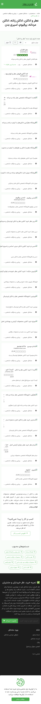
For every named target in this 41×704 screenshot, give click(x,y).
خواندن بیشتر (33, 507)
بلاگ (38, 642)
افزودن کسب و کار (19, 533)
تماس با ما (36, 654)
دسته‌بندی (32, 13)
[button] (33, 52)
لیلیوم (28, 469)
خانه (38, 13)
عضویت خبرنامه (11, 621)
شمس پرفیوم (20, 197)
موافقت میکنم (20, 699)
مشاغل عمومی (23, 13)
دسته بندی (36, 635)
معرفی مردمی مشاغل (11, 635)
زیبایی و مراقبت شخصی (9, 13)
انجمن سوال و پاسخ (33, 646)
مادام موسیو (21, 346)
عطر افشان (24, 49)
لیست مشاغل (35, 639)
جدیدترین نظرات (11, 64)
